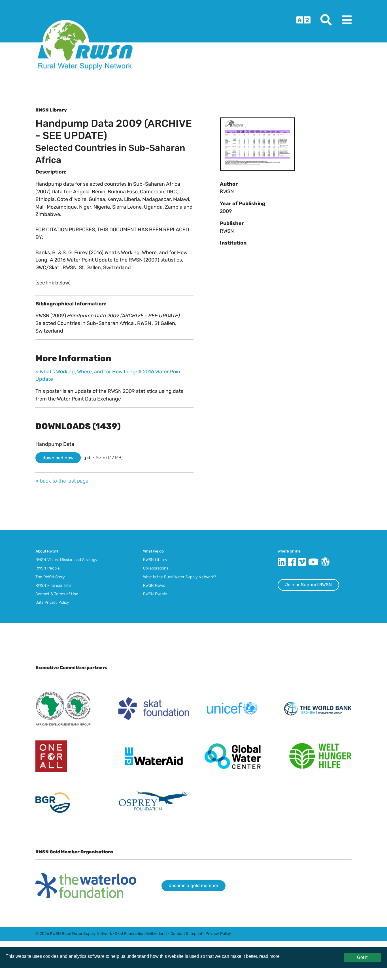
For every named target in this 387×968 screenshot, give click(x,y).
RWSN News (154, 585)
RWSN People (47, 568)
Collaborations (155, 568)
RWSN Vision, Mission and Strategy (66, 559)
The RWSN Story (50, 577)
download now (58, 458)
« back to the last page (61, 481)
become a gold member (193, 885)
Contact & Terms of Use (56, 594)
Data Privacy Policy (52, 602)
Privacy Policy (218, 933)
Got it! (363, 957)
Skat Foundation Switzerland (141, 933)
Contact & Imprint (186, 933)
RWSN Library (155, 559)
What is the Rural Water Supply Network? (179, 577)
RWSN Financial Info (53, 585)
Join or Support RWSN (308, 584)
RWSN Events (155, 594)
